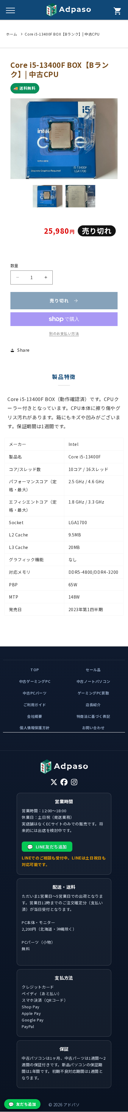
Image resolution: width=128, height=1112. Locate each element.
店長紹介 (93, 704)
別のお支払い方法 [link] (64, 333)
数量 (14, 265)
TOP (34, 669)
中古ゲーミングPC (34, 681)
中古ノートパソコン (93, 681)
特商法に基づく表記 (93, 716)
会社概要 (34, 716)
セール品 (93, 669)
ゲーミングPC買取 (93, 693)
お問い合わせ (93, 727)
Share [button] (23, 350)
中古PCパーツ (34, 693)
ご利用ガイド (35, 704)
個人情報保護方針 (35, 727)
